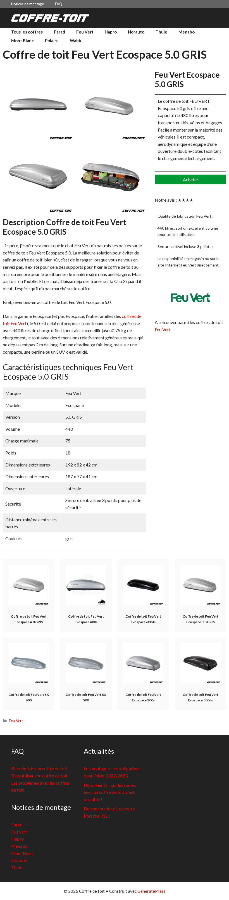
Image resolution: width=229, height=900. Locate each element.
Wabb (75, 40)
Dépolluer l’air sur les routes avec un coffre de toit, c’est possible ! (110, 792)
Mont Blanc (22, 40)
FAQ (58, 4)
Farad (59, 31)
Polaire (52, 40)
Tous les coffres (27, 31)
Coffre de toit (116, 18)
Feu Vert (85, 31)
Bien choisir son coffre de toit (39, 768)
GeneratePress (151, 891)
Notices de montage (27, 4)
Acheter (190, 179)
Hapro (111, 31)
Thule (161, 31)
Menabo (186, 31)
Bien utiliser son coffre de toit (39, 775)
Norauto (136, 31)
